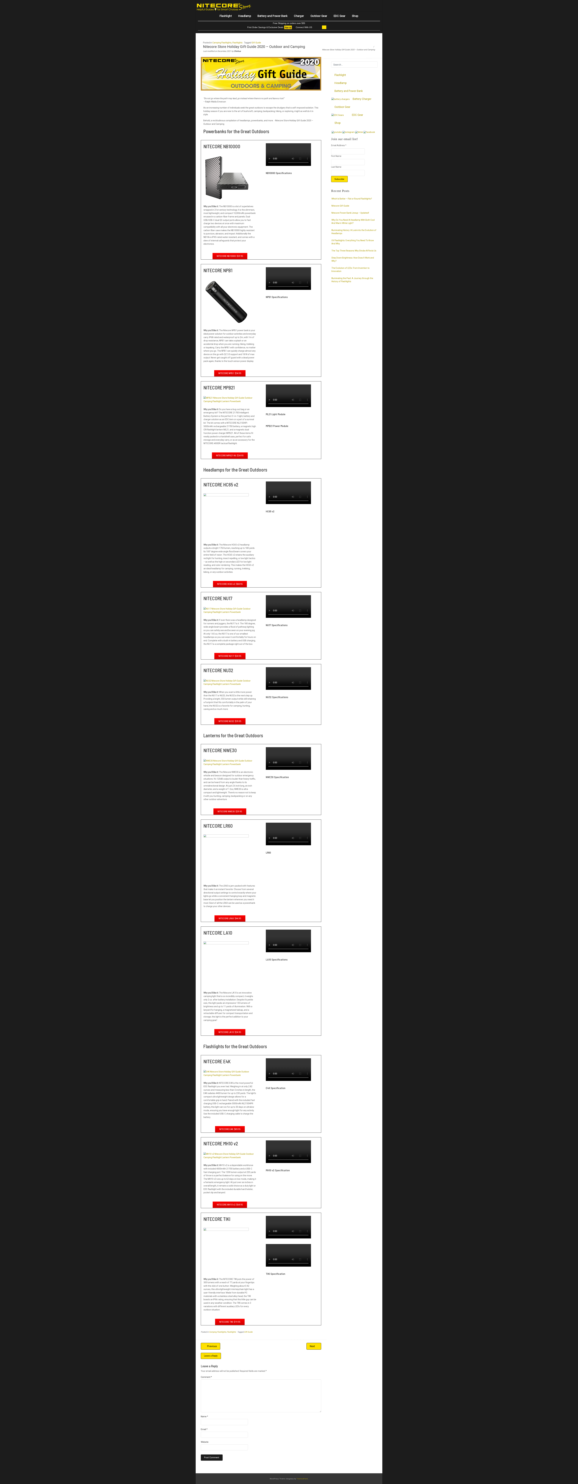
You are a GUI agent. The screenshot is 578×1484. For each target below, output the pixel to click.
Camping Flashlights (222, 42)
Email (204, 1429)
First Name (336, 156)
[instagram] (348, 132)
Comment (206, 1377)
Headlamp (244, 15)
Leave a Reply (211, 1355)
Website (204, 1442)
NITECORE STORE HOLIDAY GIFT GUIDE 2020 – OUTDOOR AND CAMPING (271, 188)
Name (204, 1416)
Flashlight (226, 15)
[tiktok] (359, 132)
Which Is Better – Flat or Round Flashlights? (351, 198)
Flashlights (237, 42)
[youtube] (336, 132)
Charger (299, 15)
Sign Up (288, 27)
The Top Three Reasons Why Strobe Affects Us (353, 250)
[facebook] (369, 132)
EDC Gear (339, 15)
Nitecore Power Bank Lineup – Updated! (350, 213)
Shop (355, 15)
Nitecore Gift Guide (340, 206)
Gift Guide (256, 42)
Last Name (336, 167)
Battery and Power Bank (272, 15)
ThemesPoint (302, 1479)
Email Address (338, 145)
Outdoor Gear (319, 15)
